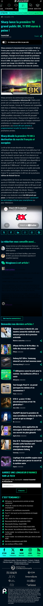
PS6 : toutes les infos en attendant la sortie (18, 519)
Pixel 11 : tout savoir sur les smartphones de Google (21, 513)
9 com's (37, 36)
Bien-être (37, 8)
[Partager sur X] (4, 232)
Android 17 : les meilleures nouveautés (17, 510)
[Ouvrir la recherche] (41, 1)
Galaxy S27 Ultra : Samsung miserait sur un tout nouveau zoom (27, 360)
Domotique (12, 13)
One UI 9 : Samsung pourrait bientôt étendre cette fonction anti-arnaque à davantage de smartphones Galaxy (27, 445)
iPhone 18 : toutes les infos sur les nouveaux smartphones (19, 507)
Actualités (23, 8)
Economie (19, 13)
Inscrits (30, 554)
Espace (15, 467)
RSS (38, 554)
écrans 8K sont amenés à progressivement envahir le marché (16, 127)
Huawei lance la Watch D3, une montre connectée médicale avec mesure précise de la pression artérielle (26, 333)
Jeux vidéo (16, 408)
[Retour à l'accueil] (21, 1)
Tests (14, 394)
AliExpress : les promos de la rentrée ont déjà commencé (19, 502)
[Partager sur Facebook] (11, 232)
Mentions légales (8, 562)
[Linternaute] (31, 577)
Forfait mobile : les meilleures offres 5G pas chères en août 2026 (22, 533)
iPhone (15, 352)
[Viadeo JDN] (12, 585)
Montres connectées (19, 341)
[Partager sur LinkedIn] (18, 232)
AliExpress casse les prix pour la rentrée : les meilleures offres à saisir (27, 373)
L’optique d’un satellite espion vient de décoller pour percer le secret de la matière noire (27, 460)
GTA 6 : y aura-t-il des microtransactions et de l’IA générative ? (24, 401)
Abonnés (21, 554)
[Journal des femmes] (12, 572)
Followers (13, 554)
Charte (30, 562)
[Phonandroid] (4, 591)
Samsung (15, 453)
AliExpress (16, 380)
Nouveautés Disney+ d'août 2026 (15, 524)
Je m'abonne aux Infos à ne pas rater (18, 42)
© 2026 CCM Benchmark (21, 564)
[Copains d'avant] (31, 581)
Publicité (36, 560)
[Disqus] (21, 291)
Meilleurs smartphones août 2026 (16, 541)
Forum (30, 8)
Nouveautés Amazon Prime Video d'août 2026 (20, 527)
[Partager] (41, 36)
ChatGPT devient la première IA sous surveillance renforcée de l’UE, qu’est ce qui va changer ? (27, 415)
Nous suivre (39, 232)
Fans (4, 554)
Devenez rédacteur (22, 560)
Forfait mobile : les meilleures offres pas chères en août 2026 (23, 538)
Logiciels (36, 13)
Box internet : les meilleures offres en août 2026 (20, 529)
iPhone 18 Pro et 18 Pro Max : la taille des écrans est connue (25, 347)
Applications (16, 436)
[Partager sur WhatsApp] (32, 232)
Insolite (25, 13)
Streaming (9, 8)
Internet (30, 13)
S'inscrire (21, 490)
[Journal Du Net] (12, 576)
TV (13, 17)
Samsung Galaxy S (18, 364)
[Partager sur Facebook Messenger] (25, 232)
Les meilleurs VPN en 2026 (13, 544)
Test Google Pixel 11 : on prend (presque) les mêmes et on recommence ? (25, 387)
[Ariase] (31, 585)
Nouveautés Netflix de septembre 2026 (17, 521)
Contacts (30, 560)
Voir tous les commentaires (12, 318)
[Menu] (2, 1)
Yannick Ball (5, 35)
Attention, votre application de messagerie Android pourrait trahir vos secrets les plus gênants (27, 429)
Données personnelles (20, 562)
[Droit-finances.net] (12, 581)
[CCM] (31, 572)
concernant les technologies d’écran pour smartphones (19, 199)
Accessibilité (36, 562)
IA (16, 8)
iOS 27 (7, 516)
